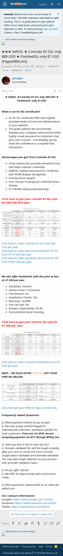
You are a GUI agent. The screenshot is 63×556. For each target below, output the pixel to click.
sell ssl (28, 70)
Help (40, 546)
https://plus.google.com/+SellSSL (33, 499)
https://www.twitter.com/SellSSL (31, 506)
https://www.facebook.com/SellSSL (36, 503)
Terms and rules (10, 546)
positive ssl (16, 70)
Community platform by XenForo (30, 553)
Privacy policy (29, 546)
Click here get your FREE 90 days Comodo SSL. (30, 407)
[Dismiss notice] (57, 14)
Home (49, 546)
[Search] (58, 4)
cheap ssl (39, 66)
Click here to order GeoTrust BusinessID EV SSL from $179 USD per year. (30, 252)
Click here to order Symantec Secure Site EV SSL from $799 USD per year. (30, 259)
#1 (60, 90)
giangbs (8, 66)
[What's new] (51, 4)
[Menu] (5, 4)
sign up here (50, 29)
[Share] (55, 91)
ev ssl (5, 70)
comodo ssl (52, 66)
